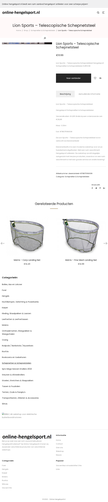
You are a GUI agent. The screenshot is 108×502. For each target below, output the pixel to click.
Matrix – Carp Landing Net (27, 260)
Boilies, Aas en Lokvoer (12, 284)
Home (18, 30)
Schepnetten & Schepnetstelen (43, 30)
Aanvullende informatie (89, 94)
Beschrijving (65, 94)
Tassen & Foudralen (11, 386)
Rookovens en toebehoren (14, 357)
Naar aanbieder (74, 78)
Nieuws (59, 455)
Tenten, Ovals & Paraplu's (13, 392)
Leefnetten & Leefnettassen (15, 319)
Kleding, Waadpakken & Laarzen (16, 313)
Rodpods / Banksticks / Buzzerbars (17, 345)
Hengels (5, 296)
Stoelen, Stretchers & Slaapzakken (17, 380)
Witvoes (5, 484)
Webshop (60, 451)
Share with (96, 185)
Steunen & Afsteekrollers (13, 374)
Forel (4, 290)
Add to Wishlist (95, 78)
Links (58, 469)
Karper (5, 307)
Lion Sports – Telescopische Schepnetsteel (76, 137)
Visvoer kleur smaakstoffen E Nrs (69, 465)
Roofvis (5, 351)
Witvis (4, 403)
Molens (5, 325)
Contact (59, 444)
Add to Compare (100, 78)
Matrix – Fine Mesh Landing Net (81, 260)
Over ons (59, 447)
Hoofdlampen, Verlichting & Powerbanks (20, 302)
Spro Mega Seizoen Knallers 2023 (17, 369)
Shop (26, 30)
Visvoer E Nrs (7, 488)
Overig (5, 340)
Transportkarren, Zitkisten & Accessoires (20, 398)
